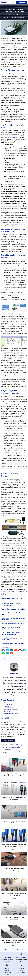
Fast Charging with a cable (16, 137)
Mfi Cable (6, 703)
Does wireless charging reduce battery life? (11, 638)
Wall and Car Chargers (10, 710)
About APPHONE (7, 718)
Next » (23, 949)
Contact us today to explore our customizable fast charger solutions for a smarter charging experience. (14, 593)
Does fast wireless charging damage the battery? (13, 619)
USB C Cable (7, 706)
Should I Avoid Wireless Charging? (12, 623)
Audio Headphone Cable (11, 713)
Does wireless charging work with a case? (12, 599)
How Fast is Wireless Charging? (12, 751)
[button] (13, 2)
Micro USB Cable (8, 708)
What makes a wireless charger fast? (13, 609)
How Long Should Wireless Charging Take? (13, 613)
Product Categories (8, 700)
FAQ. (6, 752)
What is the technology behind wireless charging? (11, 628)
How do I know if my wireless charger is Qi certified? (10, 633)
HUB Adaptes (7, 711)
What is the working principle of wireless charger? (11, 604)
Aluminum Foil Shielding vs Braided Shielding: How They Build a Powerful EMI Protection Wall (14, 870)
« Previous (5, 949)
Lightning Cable (8, 704)
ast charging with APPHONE (19, 576)
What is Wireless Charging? (11, 744)
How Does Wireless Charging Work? (13, 746)
